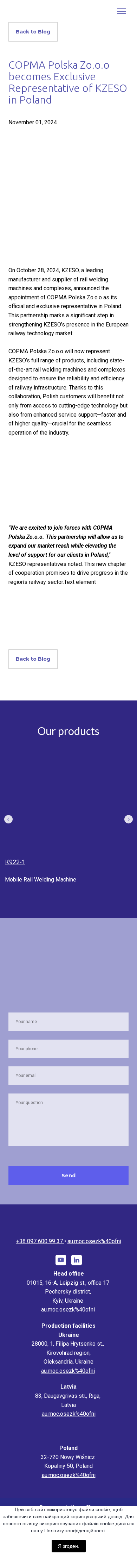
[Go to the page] (68, 1219)
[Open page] (68, 802)
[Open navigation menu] (122, 11)
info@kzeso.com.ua (94, 1241)
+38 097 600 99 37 (43, 1241)
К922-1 (15, 862)
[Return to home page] (33, 11)
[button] (33, 32)
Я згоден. (68, 1546)
